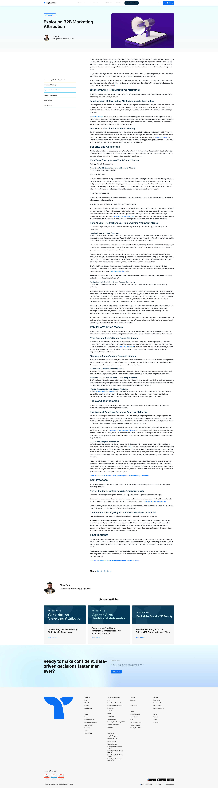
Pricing (118, 3)
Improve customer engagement (154, 501)
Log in (159, 3)
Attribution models (96, 116)
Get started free (131, 3)
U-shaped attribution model (104, 391)
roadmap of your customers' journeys (122, 430)
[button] (81, 3)
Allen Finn (57, 36)
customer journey (160, 137)
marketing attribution (116, 271)
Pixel (129, 447)
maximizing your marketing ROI (123, 216)
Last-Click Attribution (126, 347)
